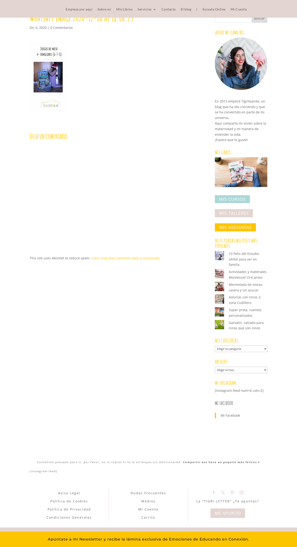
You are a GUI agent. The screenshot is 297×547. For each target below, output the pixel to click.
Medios (148, 501)
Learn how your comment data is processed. (125, 258)
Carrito (148, 517)
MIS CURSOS (232, 199)
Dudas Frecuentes (148, 493)
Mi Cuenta (239, 9)
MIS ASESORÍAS (235, 227)
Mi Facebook (224, 403)
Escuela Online (214, 9)
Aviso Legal (69, 493)
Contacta (168, 9)
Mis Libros (124, 9)
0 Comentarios (61, 27)
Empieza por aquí (79, 9)
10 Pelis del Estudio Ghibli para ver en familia (244, 259)
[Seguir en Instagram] (241, 492)
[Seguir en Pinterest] (232, 492)
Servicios (145, 9)
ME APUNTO (228, 513)
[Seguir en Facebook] (213, 492)
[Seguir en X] (223, 492)
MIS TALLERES (234, 213)
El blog (186, 9)
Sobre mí (104, 9)
